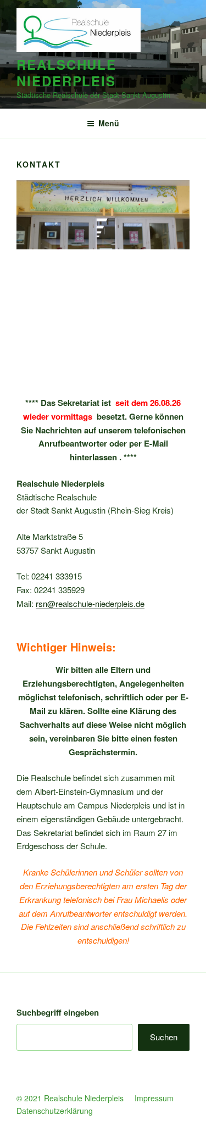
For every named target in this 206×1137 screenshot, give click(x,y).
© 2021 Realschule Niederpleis (70, 1098)
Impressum (155, 1098)
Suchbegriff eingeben (57, 1012)
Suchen (163, 1037)
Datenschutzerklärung (54, 1110)
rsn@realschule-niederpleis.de (90, 603)
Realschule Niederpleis (66, 72)
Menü (108, 123)
